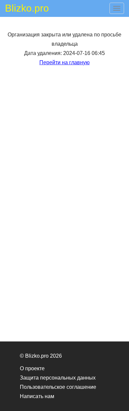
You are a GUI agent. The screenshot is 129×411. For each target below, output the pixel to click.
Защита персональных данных (58, 378)
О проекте (32, 368)
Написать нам (37, 396)
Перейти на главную (64, 62)
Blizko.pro (27, 9)
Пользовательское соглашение (58, 387)
